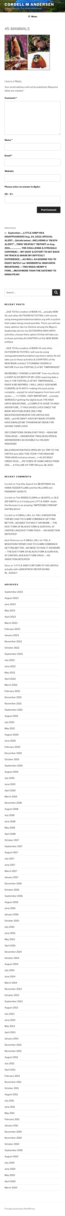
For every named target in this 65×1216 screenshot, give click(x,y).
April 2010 (10, 1181)
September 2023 (14, 592)
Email (8, 155)
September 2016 (14, 896)
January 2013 (12, 1038)
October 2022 (12, 647)
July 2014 (10, 970)
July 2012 (9, 1063)
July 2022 (10, 660)
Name (9, 140)
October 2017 (12, 840)
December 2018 (13, 802)
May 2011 (10, 1113)
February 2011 (12, 1119)
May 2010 (10, 1175)
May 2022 (10, 672)
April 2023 (10, 616)
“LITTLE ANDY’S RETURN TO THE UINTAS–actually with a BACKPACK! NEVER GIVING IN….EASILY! (32, 569)
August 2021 (11, 716)
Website (9, 171)
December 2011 (13, 1082)
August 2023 (12, 598)
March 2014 (11, 982)
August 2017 (11, 852)
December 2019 (13, 753)
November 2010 (13, 1137)
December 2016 (13, 883)
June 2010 (10, 1169)
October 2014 (12, 958)
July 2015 (10, 927)
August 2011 (11, 1094)
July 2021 (9, 722)
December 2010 (13, 1131)
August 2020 (12, 734)
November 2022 (13, 641)
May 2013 (10, 1026)
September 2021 (14, 709)
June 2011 (10, 1107)
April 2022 (10, 678)
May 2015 (10, 939)
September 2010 (14, 1150)
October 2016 (12, 889)
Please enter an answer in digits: (22, 186)
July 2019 (10, 778)
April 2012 (10, 1069)
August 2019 (11, 772)
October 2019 (12, 759)
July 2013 (10, 1014)
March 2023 (11, 623)
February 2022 (12, 691)
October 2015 (12, 920)
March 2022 (11, 685)
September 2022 (14, 654)
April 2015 (10, 945)
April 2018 (10, 834)
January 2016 (12, 914)
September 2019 (14, 765)
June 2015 (10, 933)
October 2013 (12, 995)
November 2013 (13, 989)
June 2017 (10, 865)
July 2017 (9, 858)
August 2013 (11, 1007)
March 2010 (11, 1187)
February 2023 (12, 629)
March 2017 (11, 871)
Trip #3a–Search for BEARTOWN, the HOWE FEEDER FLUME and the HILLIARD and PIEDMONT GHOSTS (30, 488)
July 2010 (10, 1162)
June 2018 (10, 821)
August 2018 (11, 809)
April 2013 (10, 1032)
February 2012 (12, 1076)
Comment (11, 98)
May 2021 (10, 728)
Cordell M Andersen (29, 4)
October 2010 (12, 1144)
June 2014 (10, 976)
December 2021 (13, 697)
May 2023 (10, 610)
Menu (34, 16)
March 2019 (11, 796)
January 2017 (11, 877)
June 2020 (10, 740)
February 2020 (12, 747)
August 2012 (11, 1057)
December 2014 (13, 951)
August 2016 (11, 902)
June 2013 (10, 1020)
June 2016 (10, 908)
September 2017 (14, 846)
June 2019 (10, 784)
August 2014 (11, 964)
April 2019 (10, 790)
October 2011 (12, 1088)
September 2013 (14, 1001)
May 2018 (10, 827)
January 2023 (12, 635)
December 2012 (13, 1044)
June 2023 (10, 604)
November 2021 (13, 703)
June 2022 (10, 666)
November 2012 (13, 1051)
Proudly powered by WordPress (20, 1208)
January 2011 (11, 1125)
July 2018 (10, 815)
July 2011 (9, 1100)
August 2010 (11, 1156)
